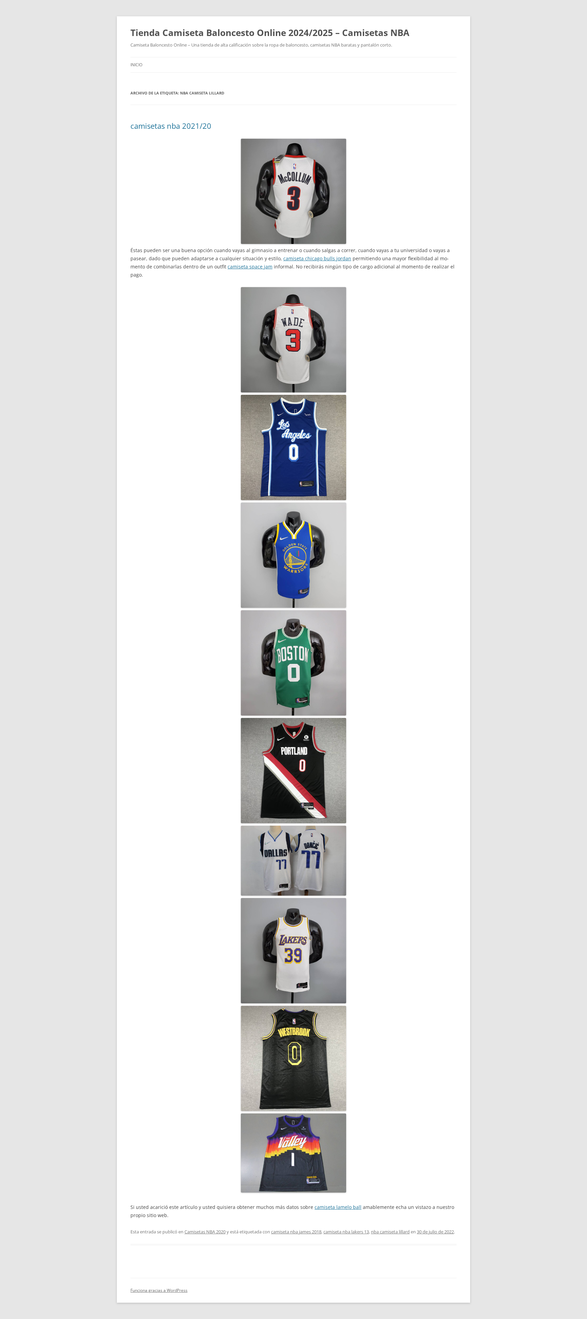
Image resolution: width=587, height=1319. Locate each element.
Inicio (136, 65)
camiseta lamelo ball (338, 1207)
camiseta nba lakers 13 (346, 1232)
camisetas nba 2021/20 (170, 126)
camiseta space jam (250, 266)
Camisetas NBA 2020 (205, 1232)
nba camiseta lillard (390, 1232)
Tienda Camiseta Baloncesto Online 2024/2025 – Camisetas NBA (269, 33)
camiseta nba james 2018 (296, 1232)
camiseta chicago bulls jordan (317, 258)
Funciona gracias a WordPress (159, 1290)
